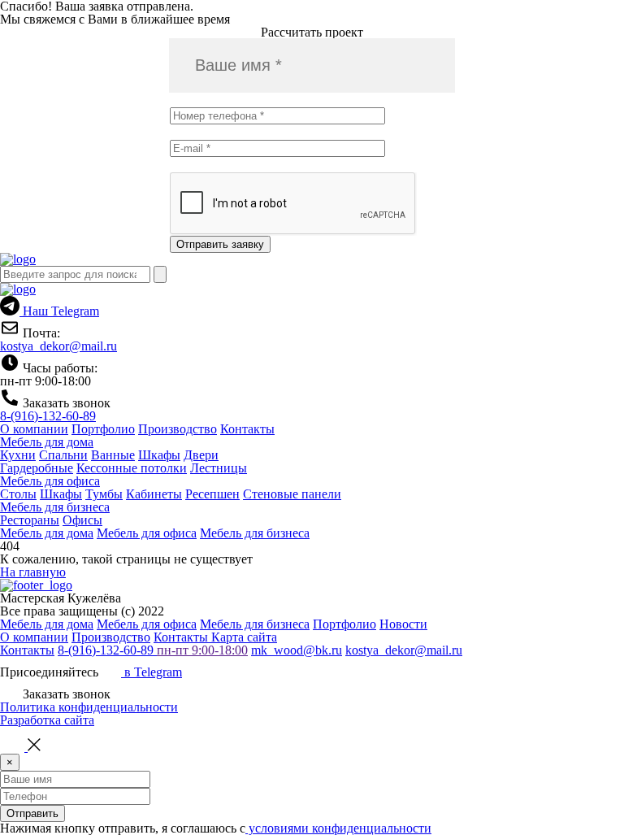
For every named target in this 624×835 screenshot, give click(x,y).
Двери (201, 455)
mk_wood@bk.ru (296, 650)
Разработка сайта (47, 720)
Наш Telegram (59, 311)
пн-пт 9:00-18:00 (202, 650)
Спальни (63, 455)
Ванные (113, 455)
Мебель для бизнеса (55, 507)
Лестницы (218, 468)
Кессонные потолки (131, 468)
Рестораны (29, 520)
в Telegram (151, 672)
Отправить (32, 813)
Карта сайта (244, 637)
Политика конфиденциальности (89, 707)
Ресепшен (212, 494)
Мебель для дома (46, 442)
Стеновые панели (292, 494)
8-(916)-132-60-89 (48, 416)
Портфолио (103, 429)
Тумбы (104, 494)
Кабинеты (154, 494)
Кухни (18, 455)
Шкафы (159, 455)
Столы (18, 494)
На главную (33, 572)
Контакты (247, 429)
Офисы (82, 520)
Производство (177, 429)
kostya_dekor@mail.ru (58, 346)
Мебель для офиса (50, 481)
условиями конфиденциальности (338, 828)
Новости (403, 624)
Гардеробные (36, 468)
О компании (34, 429)
